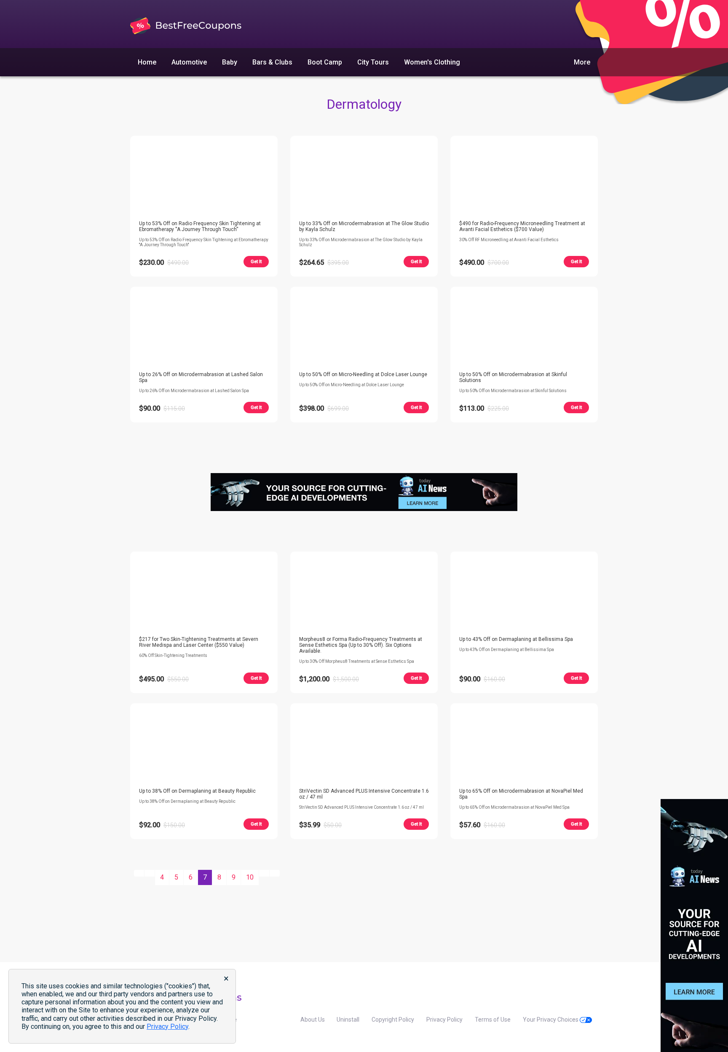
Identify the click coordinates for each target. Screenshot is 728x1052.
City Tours (373, 62)
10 (250, 877)
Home (147, 62)
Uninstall (348, 1019)
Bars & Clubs (272, 62)
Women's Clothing (432, 62)
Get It (256, 261)
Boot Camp (325, 62)
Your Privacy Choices (551, 1019)
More (582, 62)
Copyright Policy (393, 1019)
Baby (229, 62)
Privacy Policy (444, 1019)
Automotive (189, 62)
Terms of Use (493, 1019)
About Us (312, 1019)
